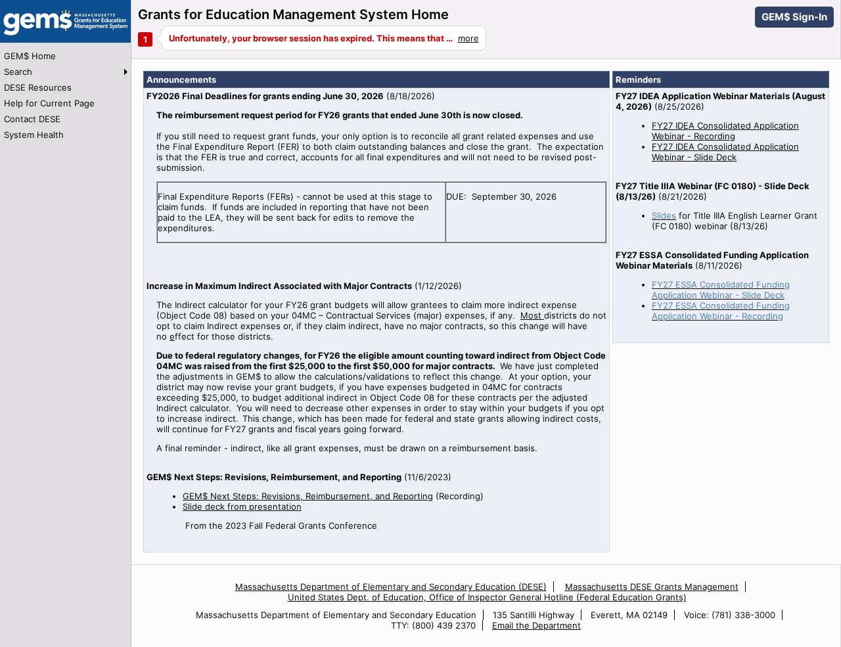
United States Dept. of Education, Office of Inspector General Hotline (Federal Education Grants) (487, 597)
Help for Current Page (49, 103)
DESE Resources (38, 87)
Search (18, 71)
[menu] (65, 95)
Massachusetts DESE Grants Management (652, 586)
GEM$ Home (30, 56)
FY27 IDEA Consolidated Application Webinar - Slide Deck (725, 151)
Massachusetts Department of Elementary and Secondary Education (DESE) (391, 586)
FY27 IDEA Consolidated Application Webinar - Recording (725, 130)
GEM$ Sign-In (794, 17)
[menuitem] (65, 56)
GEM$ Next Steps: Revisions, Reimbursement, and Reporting (308, 496)
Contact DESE (32, 119)
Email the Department (536, 625)
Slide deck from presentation (242, 506)
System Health (34, 134)
